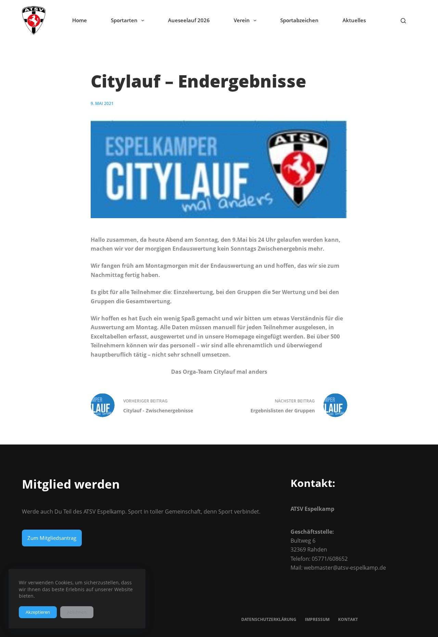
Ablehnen (77, 612)
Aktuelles (354, 20)
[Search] (403, 20)
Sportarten (124, 20)
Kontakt (348, 619)
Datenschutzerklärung (268, 619)
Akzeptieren (38, 612)
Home (79, 20)
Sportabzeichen (299, 20)
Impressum (317, 619)
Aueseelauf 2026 (189, 20)
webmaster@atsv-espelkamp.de (345, 567)
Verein (242, 20)
